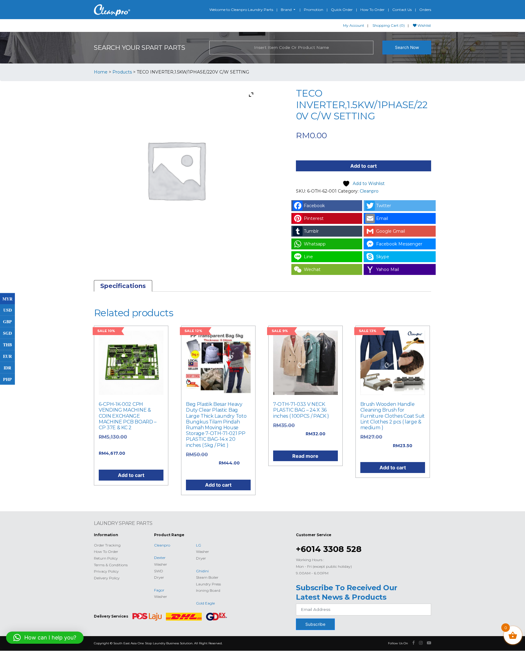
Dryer (159, 577)
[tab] (123, 286)
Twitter (383, 205)
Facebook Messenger (399, 244)
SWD (158, 571)
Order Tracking (107, 545)
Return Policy (106, 558)
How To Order (372, 9)
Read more (305, 456)
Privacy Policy (106, 571)
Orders (425, 9)
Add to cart (363, 166)
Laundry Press (208, 584)
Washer (160, 564)
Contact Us (402, 9)
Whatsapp (315, 244)
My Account (353, 25)
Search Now (407, 47)
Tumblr (311, 231)
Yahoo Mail (387, 269)
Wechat (312, 269)
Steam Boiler (207, 577)
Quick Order (342, 9)
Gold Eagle (205, 603)
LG (198, 545)
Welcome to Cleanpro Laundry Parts (241, 9)
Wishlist (424, 25)
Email (382, 218)
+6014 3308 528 (329, 549)
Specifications (123, 286)
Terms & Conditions (111, 565)
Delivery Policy (107, 578)
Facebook (314, 205)
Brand (287, 9)
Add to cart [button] (131, 475)
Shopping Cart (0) (388, 25)
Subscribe (315, 624)
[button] (45, 638)
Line (308, 256)
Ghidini (202, 571)
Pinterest (314, 218)
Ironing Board (208, 590)
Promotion (313, 9)
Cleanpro (369, 191)
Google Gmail (390, 231)
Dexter (160, 557)
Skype (382, 256)
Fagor (159, 590)
